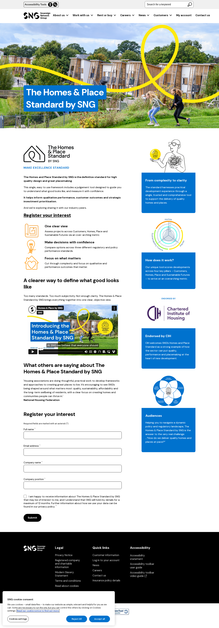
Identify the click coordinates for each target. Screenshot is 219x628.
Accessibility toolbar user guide (142, 565)
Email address (32, 446)
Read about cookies (67, 586)
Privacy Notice (63, 555)
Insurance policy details (106, 580)
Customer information (106, 555)
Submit (32, 517)
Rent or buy (104, 15)
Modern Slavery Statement (64, 574)
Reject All (76, 618)
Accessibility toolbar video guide (142, 574)
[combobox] (169, 4)
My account (184, 15)
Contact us (202, 15)
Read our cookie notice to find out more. (38, 610)
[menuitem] (61, 15)
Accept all (99, 618)
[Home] (37, 16)
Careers (125, 15)
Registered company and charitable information (67, 564)
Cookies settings (18, 618)
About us (59, 15)
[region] (59, 608)
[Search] (189, 4)
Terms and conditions (68, 580)
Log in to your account (106, 560)
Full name (29, 429)
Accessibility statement (137, 557)
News (142, 15)
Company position (34, 479)
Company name (33, 462)
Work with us (81, 15)
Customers (161, 15)
